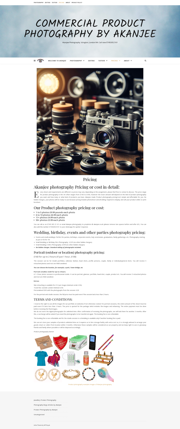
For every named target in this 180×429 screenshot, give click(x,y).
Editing (47, 2)
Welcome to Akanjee (57, 61)
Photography (38, 2)
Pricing (61, 2)
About (68, 2)
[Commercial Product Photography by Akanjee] (40, 61)
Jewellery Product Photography (45, 400)
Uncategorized (39, 414)
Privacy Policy (77, 2)
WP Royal (47, 425)
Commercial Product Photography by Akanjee (90, 29)
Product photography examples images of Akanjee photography (90, 384)
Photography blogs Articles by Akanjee (47, 405)
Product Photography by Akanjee (46, 410)
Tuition (54, 2)
